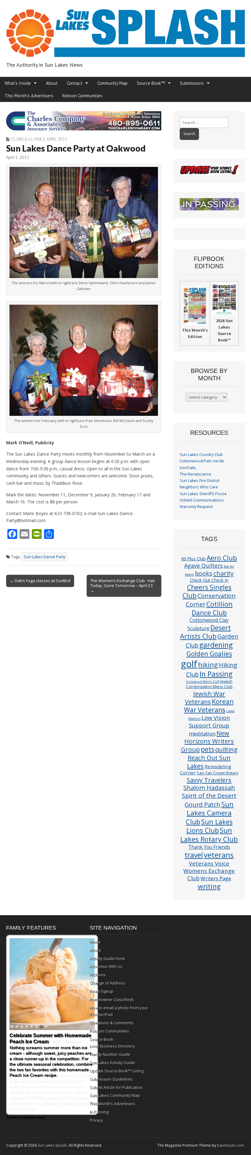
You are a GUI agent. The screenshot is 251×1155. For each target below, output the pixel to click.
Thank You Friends (209, 847)
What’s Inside (18, 83)
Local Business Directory (112, 1046)
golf (189, 664)
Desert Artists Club (205, 632)
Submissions (192, 83)
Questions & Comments (111, 1022)
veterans (219, 855)
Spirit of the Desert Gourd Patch (209, 800)
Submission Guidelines (111, 1079)
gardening (216, 645)
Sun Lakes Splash (52, 1145)
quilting (226, 749)
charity (223, 573)
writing (209, 886)
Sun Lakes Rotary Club (209, 835)
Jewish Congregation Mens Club (209, 684)
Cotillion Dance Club (212, 608)
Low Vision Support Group (209, 721)
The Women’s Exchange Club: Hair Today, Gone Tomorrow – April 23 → (122, 585)
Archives (98, 974)
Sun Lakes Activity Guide (112, 1062)
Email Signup (101, 991)
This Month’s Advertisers (29, 96)
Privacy (96, 1120)
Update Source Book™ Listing (117, 1071)
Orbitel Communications (202, 500)
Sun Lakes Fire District (199, 480)
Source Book (101, 1039)
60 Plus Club (193, 558)
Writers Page (215, 878)
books (203, 573)
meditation (202, 733)
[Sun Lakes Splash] (125, 29)
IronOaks (188, 467)
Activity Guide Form (107, 958)
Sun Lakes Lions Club (209, 826)
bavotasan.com (230, 1145)
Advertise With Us (106, 966)
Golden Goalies (209, 653)
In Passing (216, 674)
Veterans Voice (209, 863)
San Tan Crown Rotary (217, 773)
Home (95, 942)
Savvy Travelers (209, 780)
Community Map (112, 83)
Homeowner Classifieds (112, 999)
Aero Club (222, 557)
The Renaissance (195, 474)
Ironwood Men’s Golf (202, 681)
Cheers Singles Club (206, 591)
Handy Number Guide (110, 1054)
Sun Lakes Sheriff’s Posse (203, 493)
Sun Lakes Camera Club (210, 812)
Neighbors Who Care (199, 487)
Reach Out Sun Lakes (208, 761)
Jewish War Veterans (205, 697)
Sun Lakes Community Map (115, 1095)
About (52, 83)
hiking (208, 664)
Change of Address (108, 983)
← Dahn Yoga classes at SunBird (40, 580)
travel (194, 855)
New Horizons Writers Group (207, 741)
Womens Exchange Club (209, 874)
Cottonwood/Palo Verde (202, 461)
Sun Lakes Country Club (201, 454)
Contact (74, 83)
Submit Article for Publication (116, 1087)
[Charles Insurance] (83, 120)
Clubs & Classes (28, 139)
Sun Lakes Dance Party (44, 556)
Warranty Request (196, 506)
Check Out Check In (209, 580)
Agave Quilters (203, 565)
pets (207, 749)
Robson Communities (82, 96)
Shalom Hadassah (209, 788)
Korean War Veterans (209, 705)
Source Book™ (151, 83)
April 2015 (57, 139)
